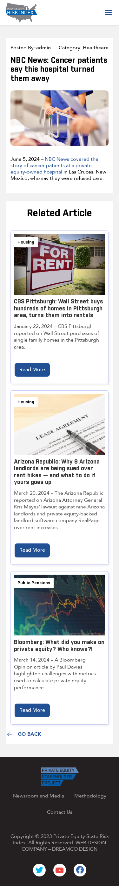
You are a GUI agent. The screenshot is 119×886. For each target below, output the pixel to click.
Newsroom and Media (38, 795)
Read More (32, 369)
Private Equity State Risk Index (61, 839)
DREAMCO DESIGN (74, 849)
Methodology (90, 795)
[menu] (108, 13)
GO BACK (29, 734)
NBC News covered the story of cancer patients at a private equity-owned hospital (54, 165)
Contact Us (59, 812)
